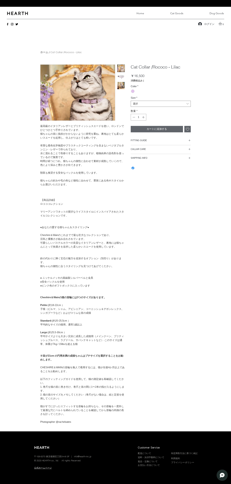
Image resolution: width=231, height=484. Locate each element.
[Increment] (143, 117)
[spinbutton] (138, 117)
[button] (222, 23)
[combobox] (161, 104)
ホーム (44, 52)
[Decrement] (133, 117)
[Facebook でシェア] (133, 168)
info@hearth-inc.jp (82, 456)
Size (134, 97)
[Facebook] (7, 24)
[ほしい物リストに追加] (187, 129)
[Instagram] (12, 24)
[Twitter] (16, 24)
